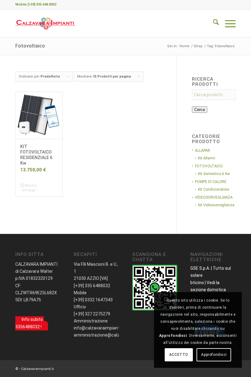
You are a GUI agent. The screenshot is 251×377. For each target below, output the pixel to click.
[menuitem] (213, 23)
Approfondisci (214, 354)
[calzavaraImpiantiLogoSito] (45, 23)
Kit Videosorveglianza (216, 205)
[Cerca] (213, 23)
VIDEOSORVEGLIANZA (214, 197)
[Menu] (227, 23)
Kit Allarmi (206, 158)
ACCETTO (178, 354)
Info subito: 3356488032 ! (29, 323)
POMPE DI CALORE (211, 182)
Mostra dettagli (29, 188)
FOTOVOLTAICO (209, 166)
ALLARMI (202, 150)
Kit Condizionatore (213, 189)
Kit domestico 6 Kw (214, 174)
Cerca (199, 109)
